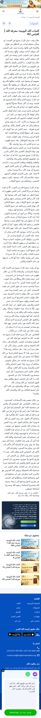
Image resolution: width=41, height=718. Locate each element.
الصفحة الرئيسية (34, 17)
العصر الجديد (15, 616)
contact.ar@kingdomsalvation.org (21, 655)
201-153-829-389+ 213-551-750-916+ (23, 651)
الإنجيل (17, 612)
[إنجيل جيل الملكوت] (20, 11)
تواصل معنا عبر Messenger (20, 712)
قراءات (22, 17)
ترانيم (18, 607)
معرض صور (35, 621)
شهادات (37, 616)
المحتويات (34, 23)
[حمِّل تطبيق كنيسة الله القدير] (38, 634)
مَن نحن (17, 621)
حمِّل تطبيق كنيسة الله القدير (28, 629)
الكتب (18, 603)
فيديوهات (36, 607)
